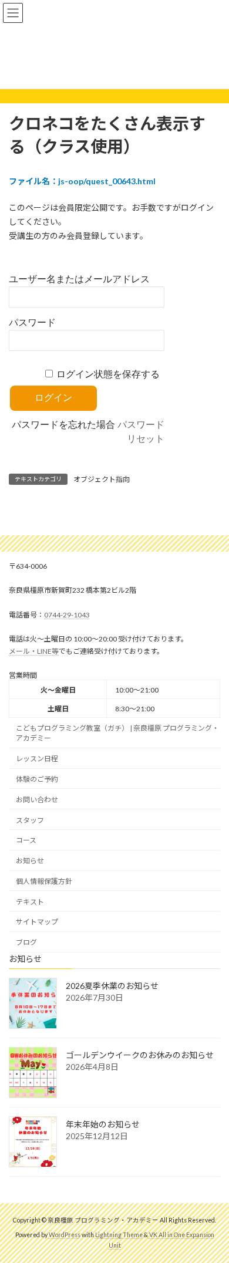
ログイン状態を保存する (108, 374)
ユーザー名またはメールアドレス (79, 279)
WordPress (64, 1234)
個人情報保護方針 (44, 881)
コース (26, 840)
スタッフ (30, 819)
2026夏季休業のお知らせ (112, 985)
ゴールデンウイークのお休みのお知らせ (140, 1054)
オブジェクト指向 (101, 479)
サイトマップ (37, 921)
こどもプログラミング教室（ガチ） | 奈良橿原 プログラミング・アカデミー (117, 733)
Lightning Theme (119, 1234)
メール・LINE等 (34, 650)
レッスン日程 (37, 758)
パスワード (32, 322)
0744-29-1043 (67, 614)
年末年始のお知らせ (103, 1124)
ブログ (26, 942)
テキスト (30, 901)
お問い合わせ (37, 799)
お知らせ (30, 860)
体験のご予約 (37, 779)
